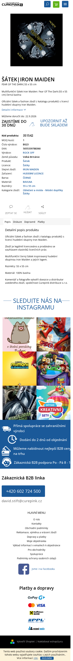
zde (36, 658)
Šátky (26, 165)
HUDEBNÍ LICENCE (33, 173)
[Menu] (65, 4)
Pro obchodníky (36, 549)
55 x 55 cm (29, 186)
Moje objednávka (36, 541)
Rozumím (47, 658)
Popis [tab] (8, 221)
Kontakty (36, 523)
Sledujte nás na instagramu (37, 304)
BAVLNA (27, 181)
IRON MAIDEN (31, 169)
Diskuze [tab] (17, 221)
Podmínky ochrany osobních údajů (36, 558)
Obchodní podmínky (36, 528)
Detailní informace (12, 109)
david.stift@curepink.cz (22, 501)
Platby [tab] (41, 221)
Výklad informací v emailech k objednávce (36, 545)
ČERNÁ (27, 177)
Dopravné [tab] (29, 221)
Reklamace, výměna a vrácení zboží (36, 532)
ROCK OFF (28, 152)
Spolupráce (36, 554)
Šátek (26, 161)
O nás (36, 519)
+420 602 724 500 (23, 491)
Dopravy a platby (36, 536)
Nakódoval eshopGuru (50, 641)
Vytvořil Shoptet (26, 641)
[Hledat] (47, 4)
